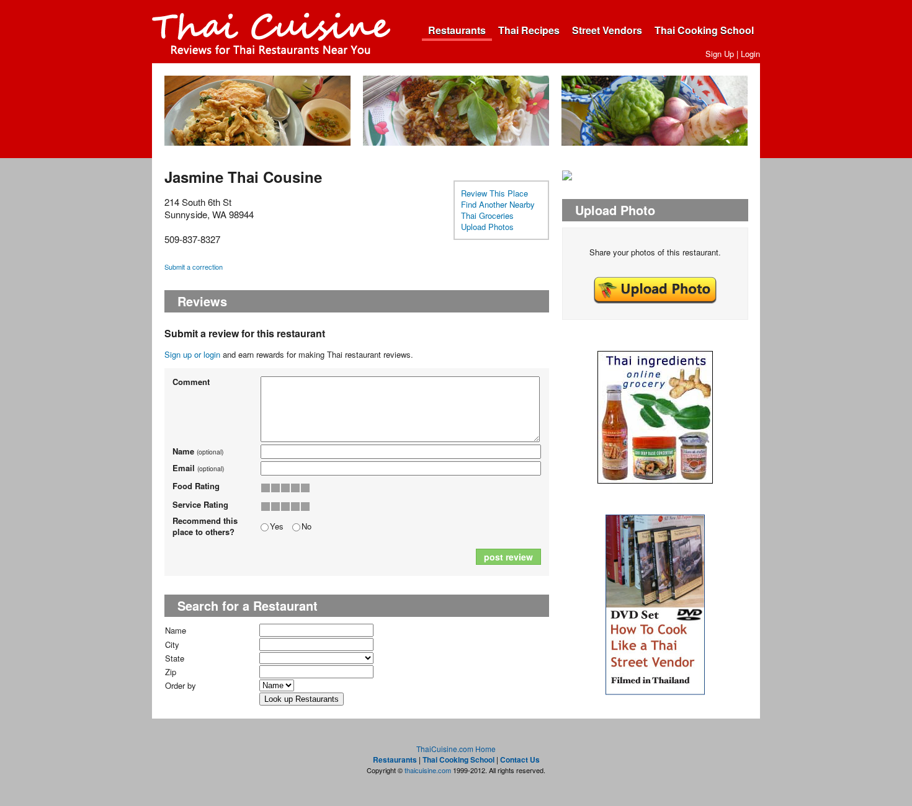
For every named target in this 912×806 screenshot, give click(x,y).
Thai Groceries (487, 215)
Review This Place (494, 193)
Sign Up (719, 54)
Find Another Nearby (498, 204)
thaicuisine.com (428, 770)
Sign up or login (192, 354)
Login (750, 54)
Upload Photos (487, 226)
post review (508, 557)
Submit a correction (193, 267)
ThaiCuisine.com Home (456, 748)
